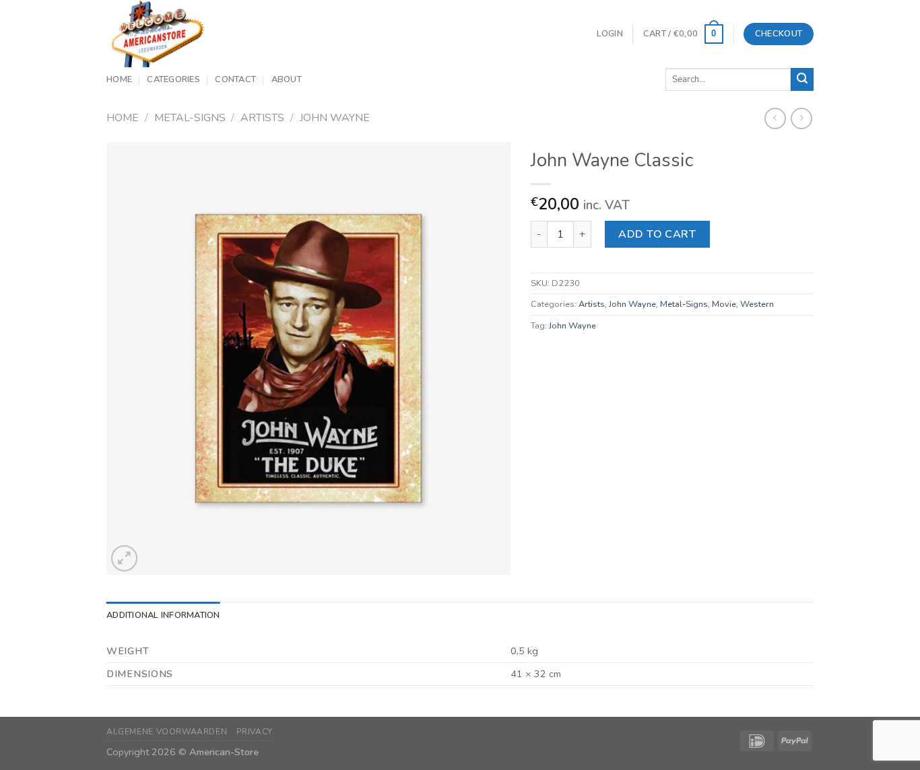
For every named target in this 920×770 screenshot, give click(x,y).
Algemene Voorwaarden (166, 731)
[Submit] (802, 79)
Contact (235, 79)
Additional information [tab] (163, 615)
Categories (173, 79)
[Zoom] (124, 558)
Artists (262, 117)
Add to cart (657, 234)
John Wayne (335, 117)
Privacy (254, 731)
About (286, 79)
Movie (724, 304)
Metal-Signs (190, 117)
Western (757, 304)
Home (119, 79)
